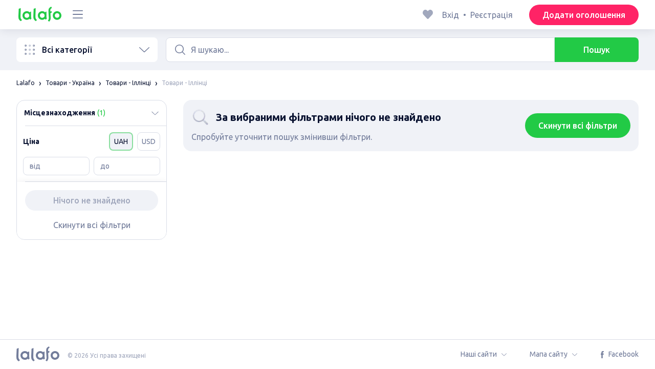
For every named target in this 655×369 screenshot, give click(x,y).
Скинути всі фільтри (91, 225)
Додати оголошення (583, 14)
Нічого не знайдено (91, 200)
